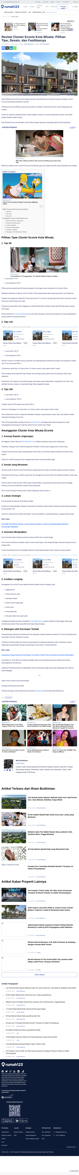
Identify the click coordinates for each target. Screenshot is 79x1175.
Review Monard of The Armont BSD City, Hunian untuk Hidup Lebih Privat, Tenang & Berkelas (50, 960)
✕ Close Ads (74, 1171)
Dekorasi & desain (21, 12)
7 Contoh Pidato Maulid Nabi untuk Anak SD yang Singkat (25, 1009)
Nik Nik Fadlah (20, 1012)
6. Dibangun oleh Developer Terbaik (16, 232)
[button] (40, 206)
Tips (29, 12)
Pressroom (4, 1145)
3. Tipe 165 (8, 216)
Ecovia (36, 422)
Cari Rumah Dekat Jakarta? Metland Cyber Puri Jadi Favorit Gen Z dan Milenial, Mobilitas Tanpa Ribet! (52, 799)
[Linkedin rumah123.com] (18, 1071)
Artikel (9, 16)
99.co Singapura (46, 1135)
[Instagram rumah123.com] (10, 1071)
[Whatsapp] (14, 48)
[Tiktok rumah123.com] (23, 1071)
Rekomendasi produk (39, 12)
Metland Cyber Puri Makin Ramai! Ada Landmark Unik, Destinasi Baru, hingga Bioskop (50, 833)
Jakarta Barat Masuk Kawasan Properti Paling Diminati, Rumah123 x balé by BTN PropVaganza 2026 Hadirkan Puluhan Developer (50, 926)
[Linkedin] (11, 48)
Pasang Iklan (63, 7)
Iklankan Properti (18, 1132)
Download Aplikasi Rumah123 (11, 2)
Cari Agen (37, 2)
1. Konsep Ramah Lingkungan (14, 220)
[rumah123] (39, 1064)
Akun (76, 6)
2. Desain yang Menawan (12, 223)
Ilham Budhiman (29, 44)
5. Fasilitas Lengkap (11, 229)
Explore (52, 2)
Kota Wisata (8, 697)
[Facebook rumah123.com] (3, 1071)
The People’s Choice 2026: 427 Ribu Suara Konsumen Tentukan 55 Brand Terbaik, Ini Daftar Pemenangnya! (50, 892)
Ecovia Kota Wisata (20, 314)
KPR (15, 1135)
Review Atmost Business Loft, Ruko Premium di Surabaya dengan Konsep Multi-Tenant (52, 943)
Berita (58, 2)
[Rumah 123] (10, 6)
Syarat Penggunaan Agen (32, 1138)
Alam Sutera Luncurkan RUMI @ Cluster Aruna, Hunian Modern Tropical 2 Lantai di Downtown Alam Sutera (50, 909)
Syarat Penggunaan (31, 1135)
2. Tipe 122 (8, 214)
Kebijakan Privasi (30, 1132)
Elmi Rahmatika (44, 44)
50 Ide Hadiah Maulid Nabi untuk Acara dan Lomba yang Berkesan (51, 816)
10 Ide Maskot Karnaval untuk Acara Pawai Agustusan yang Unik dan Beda (31, 1037)
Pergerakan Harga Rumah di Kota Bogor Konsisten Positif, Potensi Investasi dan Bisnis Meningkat (38, 655)
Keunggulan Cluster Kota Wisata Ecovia (15, 218)
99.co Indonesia (46, 1132)
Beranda (5, 16)
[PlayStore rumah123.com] (21, 1121)
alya (18, 1033)
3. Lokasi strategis (10, 225)
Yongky (39, 952)
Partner (3, 1138)
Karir (3, 1142)
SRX (43, 1138)
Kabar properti (9, 12)
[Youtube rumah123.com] (14, 1071)
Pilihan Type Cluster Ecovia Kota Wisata (15, 209)
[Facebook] (3, 48)
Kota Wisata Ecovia (28, 441)
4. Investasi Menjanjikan (12, 227)
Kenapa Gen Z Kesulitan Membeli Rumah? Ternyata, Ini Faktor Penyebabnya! (50, 867)
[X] (7, 48)
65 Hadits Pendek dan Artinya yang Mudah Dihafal (23, 1030)
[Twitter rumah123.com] (6, 1071)
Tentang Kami (5, 1132)
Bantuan (76, 2)
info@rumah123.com (61, 1132)
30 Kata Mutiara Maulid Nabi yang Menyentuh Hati (48, 849)
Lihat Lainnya (40, 974)
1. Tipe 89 (8, 211)
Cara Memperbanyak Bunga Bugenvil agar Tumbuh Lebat (25, 1044)
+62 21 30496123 (60, 1135)
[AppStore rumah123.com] (8, 1120)
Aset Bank (45, 2)
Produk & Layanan (6, 1135)
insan (18, 1040)
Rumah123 (39, 691)
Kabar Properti (15, 16)
